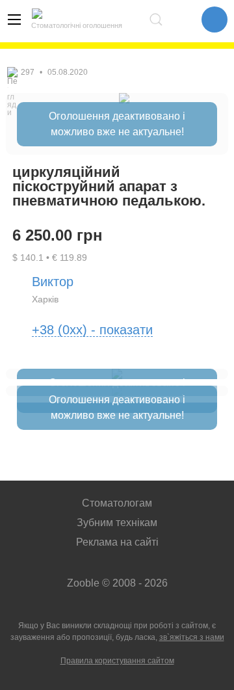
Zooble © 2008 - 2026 (117, 583)
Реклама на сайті (117, 542)
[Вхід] (182, 19)
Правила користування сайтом (117, 660)
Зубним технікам (117, 522)
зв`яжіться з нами (191, 637)
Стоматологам (117, 503)
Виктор (52, 281)
